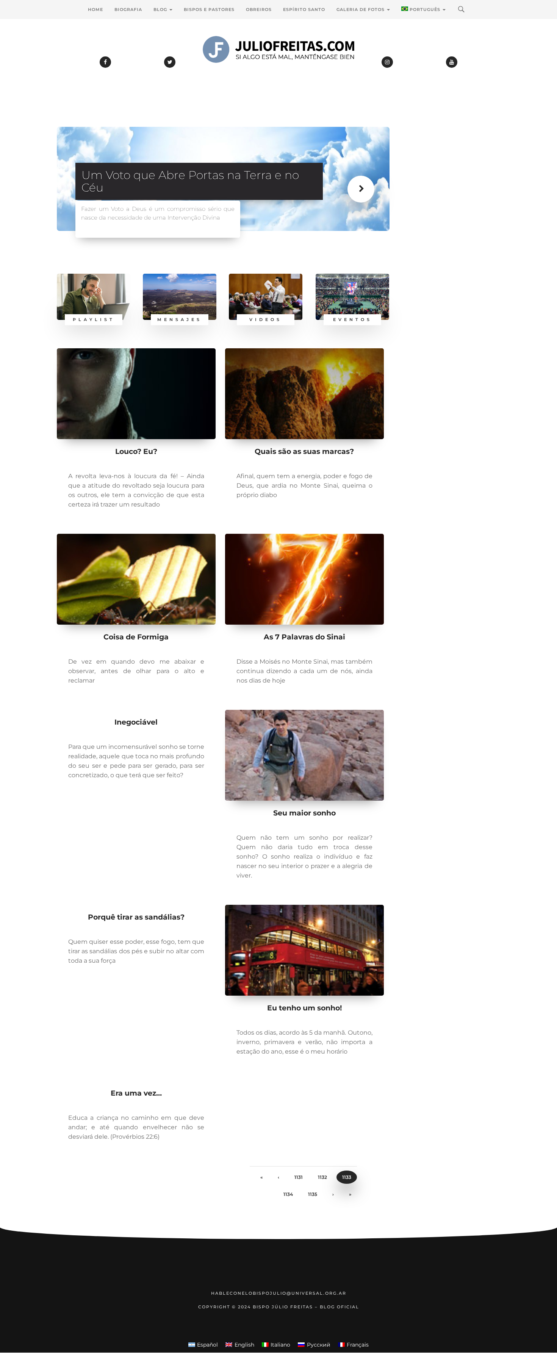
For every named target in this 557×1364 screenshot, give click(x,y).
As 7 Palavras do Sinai (304, 637)
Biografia (128, 9)
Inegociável (136, 722)
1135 (312, 1194)
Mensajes (179, 319)
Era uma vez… (136, 1093)
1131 (298, 1177)
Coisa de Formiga (136, 637)
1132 (322, 1177)
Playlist (94, 319)
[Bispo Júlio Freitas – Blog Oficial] (278, 70)
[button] (365, 196)
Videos (265, 319)
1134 (288, 1194)
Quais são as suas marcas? (304, 451)
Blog (161, 9)
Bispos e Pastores (209, 9)
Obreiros (259, 9)
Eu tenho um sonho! (304, 1008)
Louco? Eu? (136, 451)
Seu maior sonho (304, 813)
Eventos (352, 319)
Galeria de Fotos (361, 9)
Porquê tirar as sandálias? (136, 917)
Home (95, 9)
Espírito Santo (304, 9)
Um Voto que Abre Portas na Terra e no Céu (190, 181)
